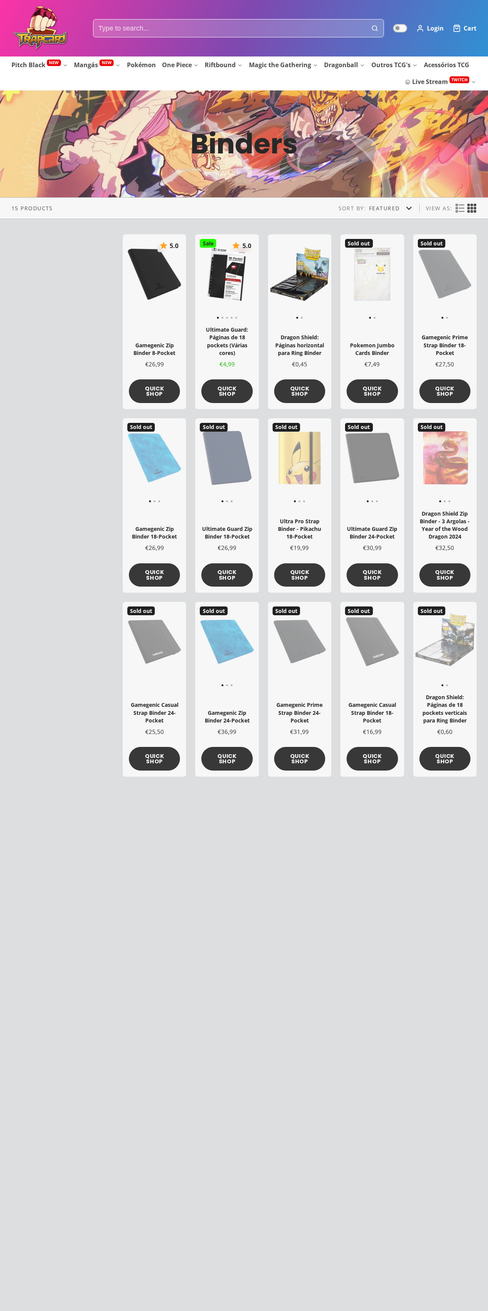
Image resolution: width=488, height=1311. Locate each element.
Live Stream (439, 81)
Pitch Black (35, 64)
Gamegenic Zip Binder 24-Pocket (226, 689)
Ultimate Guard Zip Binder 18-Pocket (226, 505)
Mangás (92, 64)
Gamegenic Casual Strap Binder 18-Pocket (372, 689)
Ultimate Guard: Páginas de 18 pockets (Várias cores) (226, 321)
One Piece (177, 65)
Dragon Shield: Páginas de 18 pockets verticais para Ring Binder (445, 689)
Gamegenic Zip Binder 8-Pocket (154, 321)
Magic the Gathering (280, 65)
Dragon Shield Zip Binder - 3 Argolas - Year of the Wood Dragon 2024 (445, 505)
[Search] (375, 28)
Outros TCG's (391, 65)
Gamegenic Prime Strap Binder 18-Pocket (445, 321)
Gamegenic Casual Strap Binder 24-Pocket (154, 689)
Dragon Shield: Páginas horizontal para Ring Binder (299, 321)
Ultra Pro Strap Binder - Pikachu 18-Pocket (299, 505)
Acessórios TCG (446, 65)
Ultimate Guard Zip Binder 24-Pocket (372, 505)
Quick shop (154, 391)
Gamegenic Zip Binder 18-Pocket (154, 505)
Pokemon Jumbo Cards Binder (372, 321)
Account (430, 28)
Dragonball (341, 65)
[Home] (40, 28)
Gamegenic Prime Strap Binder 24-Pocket (299, 689)
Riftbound (220, 65)
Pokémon (141, 65)
